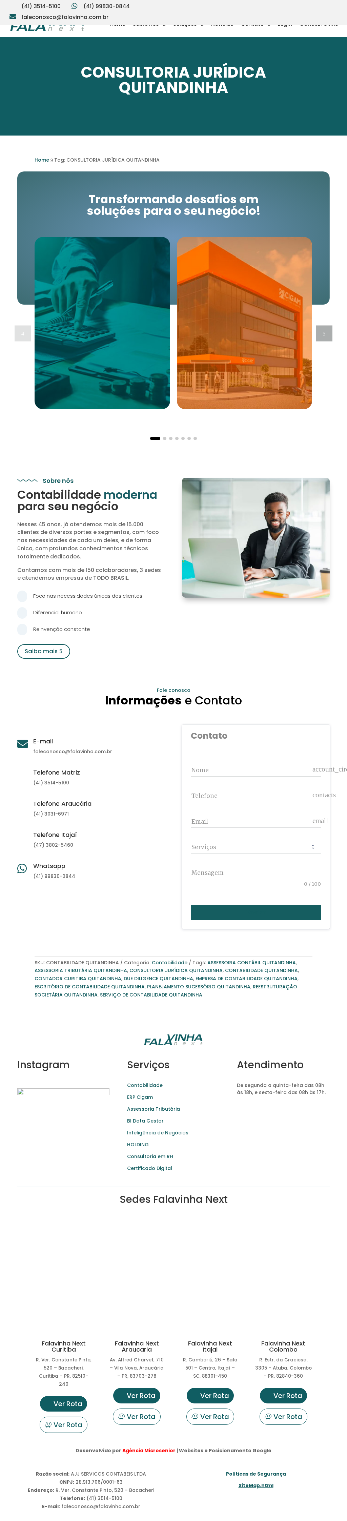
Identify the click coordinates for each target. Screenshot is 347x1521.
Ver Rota (68, 1404)
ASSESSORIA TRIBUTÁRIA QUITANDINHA (81, 970)
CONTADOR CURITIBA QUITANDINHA (78, 978)
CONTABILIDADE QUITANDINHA (261, 970)
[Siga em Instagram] (292, 5)
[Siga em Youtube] (305, 5)
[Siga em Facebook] (319, 5)
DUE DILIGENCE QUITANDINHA (158, 978)
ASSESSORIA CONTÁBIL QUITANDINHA (251, 962)
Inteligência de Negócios (157, 1132)
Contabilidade (169, 962)
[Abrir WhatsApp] (17, 1504)
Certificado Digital (149, 1168)
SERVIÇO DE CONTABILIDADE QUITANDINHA (151, 994)
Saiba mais (41, 651)
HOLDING (138, 1144)
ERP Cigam (140, 1097)
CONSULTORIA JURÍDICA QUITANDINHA (176, 970)
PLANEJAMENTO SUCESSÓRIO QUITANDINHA (198, 986)
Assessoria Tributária (153, 1109)
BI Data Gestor (145, 1120)
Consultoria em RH (150, 1156)
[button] (324, 333)
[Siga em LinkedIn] (332, 5)
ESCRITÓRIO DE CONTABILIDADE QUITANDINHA (90, 986)
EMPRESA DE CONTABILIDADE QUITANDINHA (247, 978)
